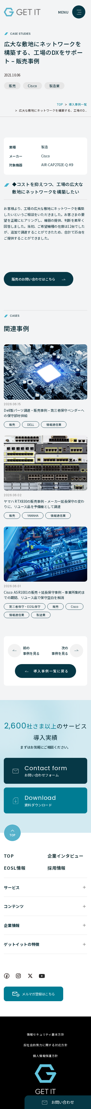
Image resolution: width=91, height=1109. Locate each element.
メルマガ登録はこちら (38, 993)
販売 (12, 85)
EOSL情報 (14, 868)
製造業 (54, 85)
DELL (30, 425)
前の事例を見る (31, 650)
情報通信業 (53, 425)
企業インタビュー (65, 856)
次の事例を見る (60, 650)
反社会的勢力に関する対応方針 (45, 1045)
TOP (9, 856)
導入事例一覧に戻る (51, 670)
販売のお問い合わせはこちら (33, 279)
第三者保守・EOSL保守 (24, 607)
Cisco (32, 85)
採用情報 (56, 868)
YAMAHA (32, 516)
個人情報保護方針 (45, 1056)
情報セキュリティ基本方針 (45, 1034)
